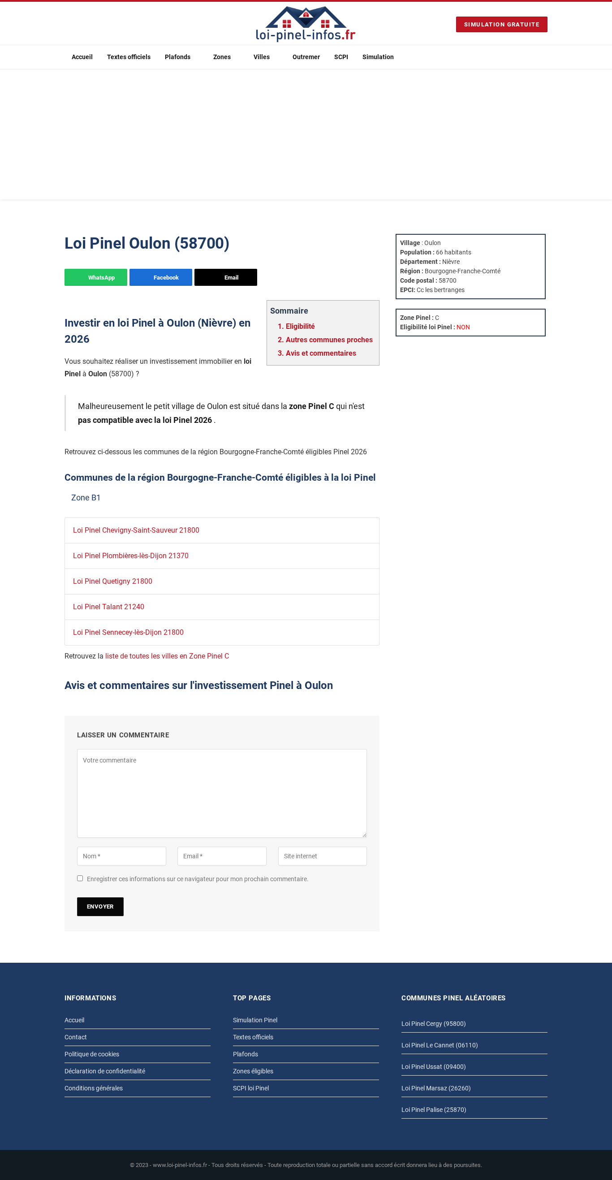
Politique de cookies (92, 1054)
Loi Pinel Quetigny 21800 (112, 581)
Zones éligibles (253, 1071)
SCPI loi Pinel (251, 1088)
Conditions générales (94, 1088)
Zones (222, 56)
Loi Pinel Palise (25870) (433, 1109)
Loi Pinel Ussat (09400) (433, 1066)
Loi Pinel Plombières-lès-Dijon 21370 (131, 555)
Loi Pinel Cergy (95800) (433, 1023)
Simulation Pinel (255, 1020)
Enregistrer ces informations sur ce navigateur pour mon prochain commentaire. (198, 879)
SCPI (341, 56)
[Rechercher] (543, 57)
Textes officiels (129, 56)
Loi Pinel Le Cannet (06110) (439, 1045)
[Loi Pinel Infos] (306, 24)
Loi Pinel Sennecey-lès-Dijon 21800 (128, 632)
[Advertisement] (306, 136)
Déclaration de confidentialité (105, 1071)
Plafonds (177, 56)
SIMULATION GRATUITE (501, 24)
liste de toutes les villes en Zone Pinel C (167, 656)
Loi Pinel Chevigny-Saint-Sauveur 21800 (136, 530)
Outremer (306, 56)
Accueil (82, 56)
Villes (262, 56)
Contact (76, 1037)
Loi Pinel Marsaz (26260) (436, 1088)
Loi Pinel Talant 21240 (108, 607)
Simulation (378, 56)
